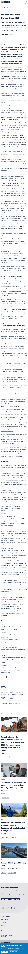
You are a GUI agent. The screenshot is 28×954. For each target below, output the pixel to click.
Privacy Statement (5, 916)
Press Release (8, 7)
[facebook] (11, 908)
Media (2, 928)
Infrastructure (5, 757)
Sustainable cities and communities (17, 757)
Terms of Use (4, 919)
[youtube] (8, 908)
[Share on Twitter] (5, 677)
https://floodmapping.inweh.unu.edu (10, 108)
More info (25, 948)
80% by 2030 (13, 336)
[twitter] (2, 908)
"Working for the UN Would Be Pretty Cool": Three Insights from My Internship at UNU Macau (13, 786)
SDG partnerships (5, 797)
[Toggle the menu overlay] (26, 2)
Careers (3, 925)
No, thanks (13, 951)
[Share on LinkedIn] (8, 677)
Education (4, 872)
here (3, 268)
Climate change (5, 837)
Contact (3, 931)
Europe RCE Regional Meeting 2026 (13, 864)
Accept (4, 951)
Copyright (3, 922)
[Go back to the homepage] (5, 2)
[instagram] (14, 908)
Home (2, 7)
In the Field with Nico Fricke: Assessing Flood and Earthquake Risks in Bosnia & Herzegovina (13, 827)
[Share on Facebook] (11, 677)
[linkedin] (5, 908)
